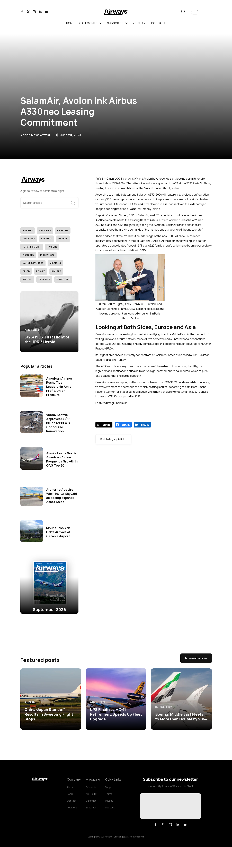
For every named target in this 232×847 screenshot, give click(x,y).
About (70, 787)
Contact (71, 800)
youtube (140, 23)
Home (70, 23)
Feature (46, 238)
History (52, 246)
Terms (108, 794)
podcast (158, 23)
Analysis (62, 230)
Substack (91, 807)
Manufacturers (32, 263)
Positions (72, 807)
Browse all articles (196, 658)
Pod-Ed (40, 271)
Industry (28, 255)
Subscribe (91, 787)
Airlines (27, 230)
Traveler (44, 279)
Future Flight (31, 246)
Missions (55, 263)
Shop (108, 787)
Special (27, 279)
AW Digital (91, 794)
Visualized (63, 279)
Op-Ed (26, 271)
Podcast (110, 807)
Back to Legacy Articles (113, 439)
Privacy (109, 800)
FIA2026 (63, 238)
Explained (28, 238)
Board (70, 794)
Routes (56, 271)
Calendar (91, 800)
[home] (116, 12)
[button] (194, 12)
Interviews (47, 255)
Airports (45, 230)
